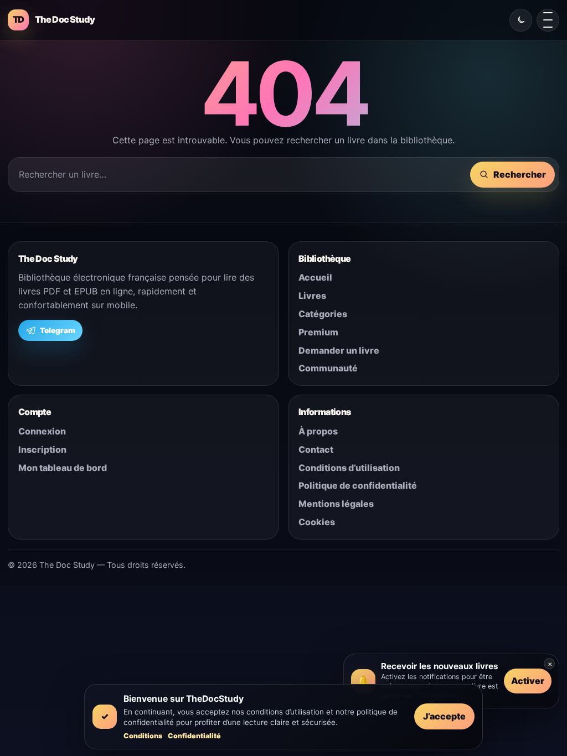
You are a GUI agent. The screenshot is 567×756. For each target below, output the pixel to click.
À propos (318, 431)
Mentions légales (336, 503)
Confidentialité (194, 736)
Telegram (57, 330)
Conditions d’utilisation (349, 467)
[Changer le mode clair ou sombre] (520, 20)
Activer (527, 680)
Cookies (316, 521)
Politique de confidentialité (357, 485)
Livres (312, 295)
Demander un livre (338, 350)
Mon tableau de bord (62, 467)
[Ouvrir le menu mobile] (548, 20)
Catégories (322, 313)
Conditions (142, 736)
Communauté (328, 368)
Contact (315, 449)
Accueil (315, 277)
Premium (318, 332)
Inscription (42, 449)
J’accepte (444, 716)
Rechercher (519, 174)
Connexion (42, 431)
